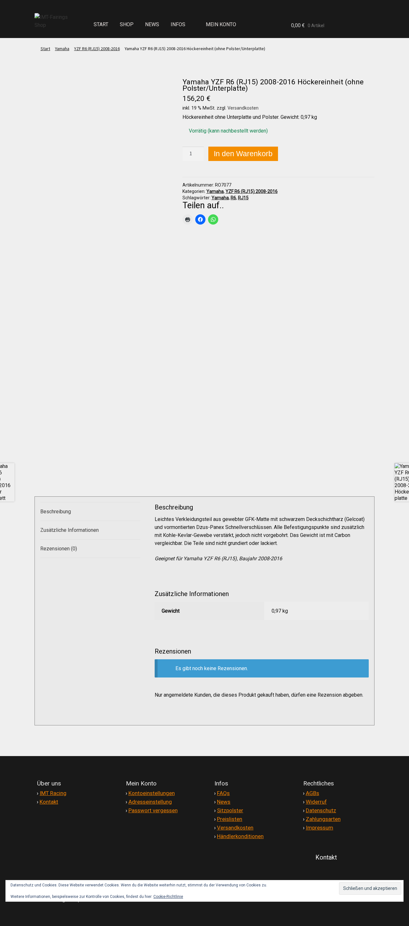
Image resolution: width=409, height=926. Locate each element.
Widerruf (316, 802)
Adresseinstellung (150, 802)
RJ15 (243, 197)
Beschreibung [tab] (55, 512)
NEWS (152, 24)
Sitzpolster (230, 810)
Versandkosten (243, 108)
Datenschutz (321, 810)
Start (45, 48)
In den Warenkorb (243, 153)
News (223, 802)
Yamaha (62, 48)
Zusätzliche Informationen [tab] (69, 530)
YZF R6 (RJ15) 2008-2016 (97, 48)
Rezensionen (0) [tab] (58, 549)
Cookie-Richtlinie (168, 896)
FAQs (223, 793)
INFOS (178, 24)
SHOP (127, 24)
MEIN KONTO (221, 24)
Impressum (319, 827)
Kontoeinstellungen (151, 793)
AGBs (312, 793)
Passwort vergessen (153, 810)
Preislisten (229, 819)
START (101, 24)
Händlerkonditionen (240, 836)
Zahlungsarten (323, 819)
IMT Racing (53, 793)
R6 (233, 197)
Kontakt (49, 802)
